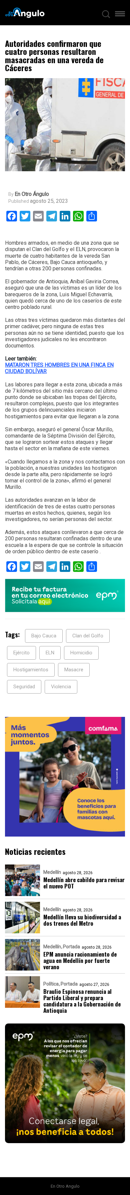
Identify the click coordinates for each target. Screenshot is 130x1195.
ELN (50, 653)
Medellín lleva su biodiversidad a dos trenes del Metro (82, 920)
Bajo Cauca (43, 636)
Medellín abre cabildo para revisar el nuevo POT (84, 882)
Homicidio (81, 653)
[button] (120, 15)
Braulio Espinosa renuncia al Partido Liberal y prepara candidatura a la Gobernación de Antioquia (82, 1000)
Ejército (21, 653)
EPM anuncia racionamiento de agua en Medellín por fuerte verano (80, 960)
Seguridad (24, 687)
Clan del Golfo (87, 636)
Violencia (61, 687)
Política (51, 984)
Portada (71, 946)
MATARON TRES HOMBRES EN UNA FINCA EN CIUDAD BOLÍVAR (59, 368)
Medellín (52, 872)
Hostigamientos (30, 670)
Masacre (73, 670)
